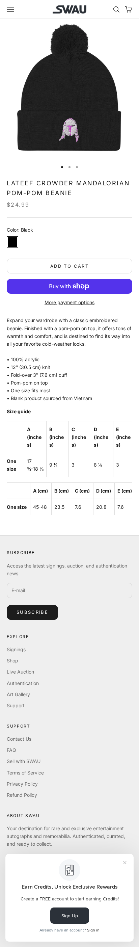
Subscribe (32, 612)
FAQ (11, 750)
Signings (16, 649)
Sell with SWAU (23, 761)
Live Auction (20, 672)
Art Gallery (18, 694)
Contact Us (19, 739)
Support (16, 705)
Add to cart (69, 266)
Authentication (23, 683)
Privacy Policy (22, 784)
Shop (12, 660)
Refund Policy (22, 795)
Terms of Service (25, 772)
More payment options (69, 302)
